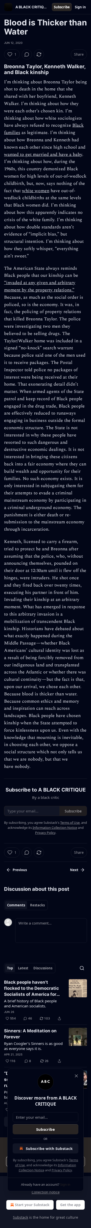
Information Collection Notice (55, 827)
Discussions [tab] (42, 968)
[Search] (82, 968)
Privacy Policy (62, 1170)
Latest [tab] (23, 968)
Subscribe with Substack (49, 1148)
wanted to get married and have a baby (43, 154)
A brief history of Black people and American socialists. (30, 1003)
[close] (76, 1076)
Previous (20, 870)
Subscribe (62, 7)
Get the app (70, 1204)
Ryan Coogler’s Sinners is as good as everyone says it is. (33, 1046)
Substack (20, 1217)
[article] (45, 1000)
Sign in (80, 7)
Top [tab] (10, 968)
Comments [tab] (16, 905)
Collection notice (46, 1192)
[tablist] (26, 905)
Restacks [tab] (37, 905)
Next (74, 870)
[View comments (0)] (27, 54)
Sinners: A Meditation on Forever (30, 1033)
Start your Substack (32, 1204)
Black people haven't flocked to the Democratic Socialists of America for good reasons (31, 988)
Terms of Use (70, 822)
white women (35, 190)
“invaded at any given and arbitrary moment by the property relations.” (39, 286)
